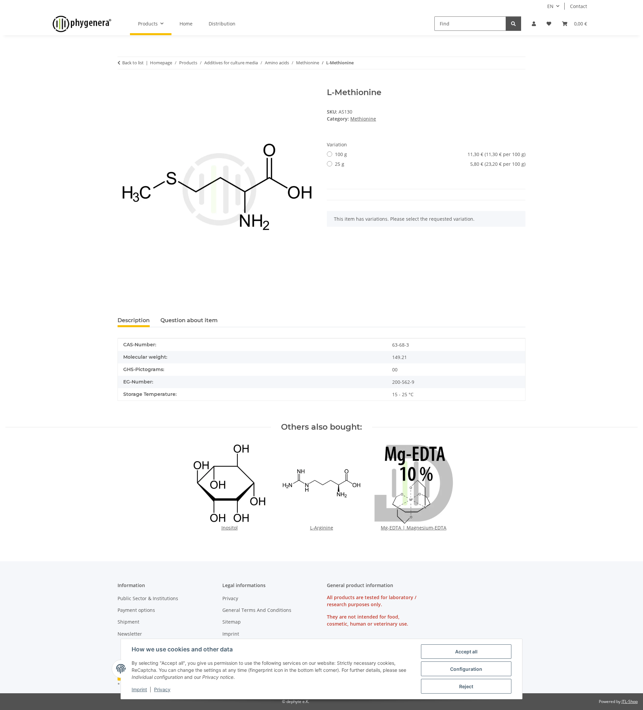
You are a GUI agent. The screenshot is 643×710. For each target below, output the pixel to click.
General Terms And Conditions (256, 610)
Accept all (466, 651)
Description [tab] (134, 320)
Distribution (222, 23)
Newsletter (130, 634)
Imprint (139, 689)
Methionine (363, 119)
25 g (430, 164)
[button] (533, 23)
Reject (466, 686)
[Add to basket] (123, 84)
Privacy (162, 689)
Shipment (128, 622)
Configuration (466, 669)
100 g (430, 154)
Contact (578, 6)
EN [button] (550, 6)
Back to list (133, 63)
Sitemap (231, 622)
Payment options (136, 610)
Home (186, 23)
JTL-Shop (630, 701)
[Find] (513, 23)
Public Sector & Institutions (148, 598)
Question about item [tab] (189, 320)
